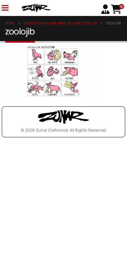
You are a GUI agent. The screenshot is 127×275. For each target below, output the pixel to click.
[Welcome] (106, 8)
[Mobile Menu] (5, 8)
